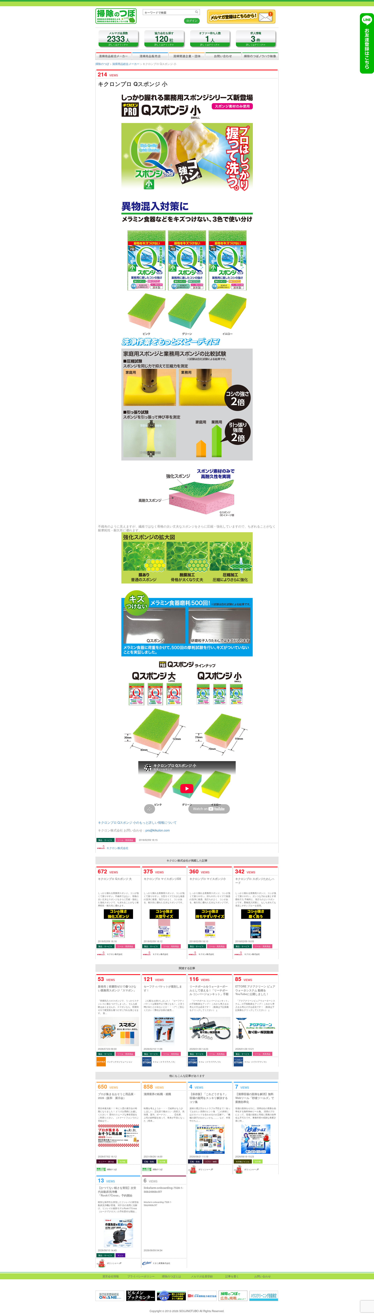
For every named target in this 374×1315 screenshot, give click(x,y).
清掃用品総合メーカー (113, 55)
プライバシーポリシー (141, 1276)
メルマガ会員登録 (202, 1276)
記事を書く (232, 1276)
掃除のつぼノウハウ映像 (260, 55)
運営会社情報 (110, 1276)
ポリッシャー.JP (205, 1169)
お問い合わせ (223, 55)
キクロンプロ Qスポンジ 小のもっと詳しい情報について (137, 822)
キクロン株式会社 (117, 848)
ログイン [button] (191, 20)
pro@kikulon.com (158, 830)
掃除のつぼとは (171, 1276)
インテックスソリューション (119, 1061)
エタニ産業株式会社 (161, 1263)
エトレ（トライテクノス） (164, 1061)
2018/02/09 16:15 (148, 839)
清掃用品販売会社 (150, 55)
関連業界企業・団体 (187, 55)
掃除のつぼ (102, 64)
